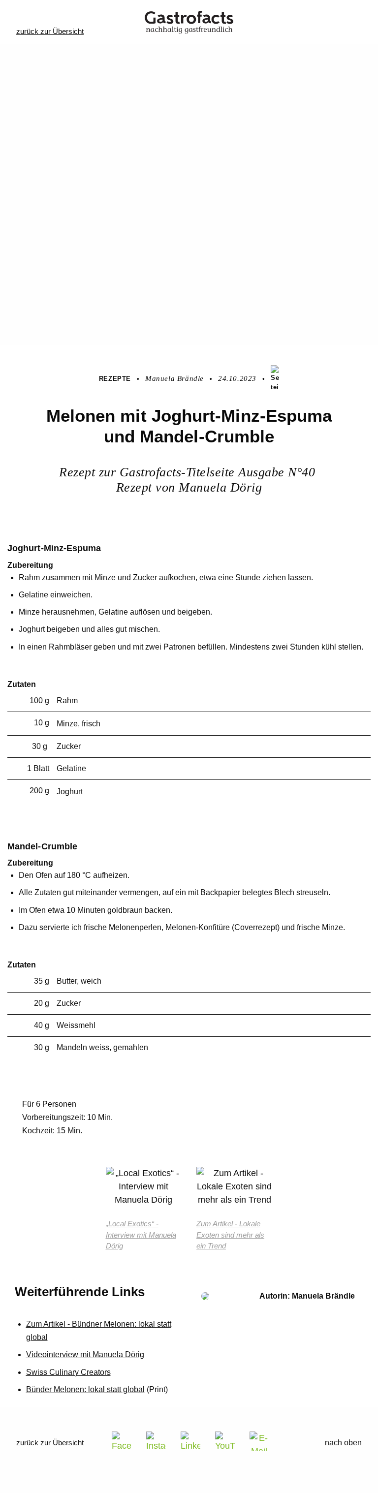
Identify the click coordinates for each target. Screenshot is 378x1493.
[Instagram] (156, 1441)
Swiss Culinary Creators (68, 1372)
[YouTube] (225, 1441)
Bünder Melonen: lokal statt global (85, 1389)
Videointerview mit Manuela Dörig (85, 1354)
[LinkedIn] (190, 1441)
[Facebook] (121, 1441)
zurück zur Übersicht (50, 31)
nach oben (343, 1442)
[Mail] (259, 1441)
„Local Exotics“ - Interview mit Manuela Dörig (141, 1234)
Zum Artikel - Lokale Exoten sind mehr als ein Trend (230, 1234)
